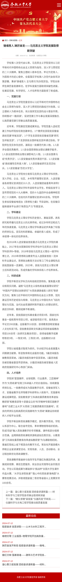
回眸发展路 (13, 40)
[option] (31, 22)
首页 (6, 40)
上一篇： (30, 494)
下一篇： (30, 501)
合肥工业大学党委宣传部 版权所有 (31, 577)
